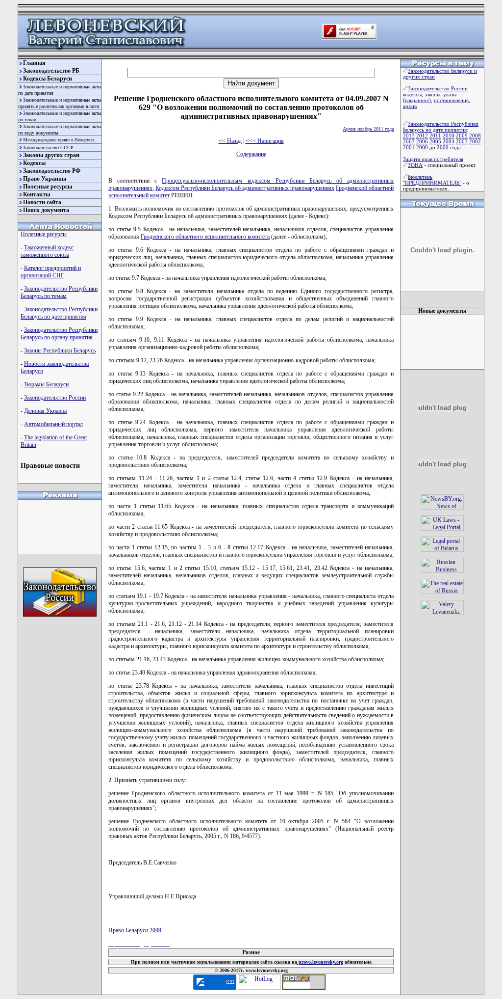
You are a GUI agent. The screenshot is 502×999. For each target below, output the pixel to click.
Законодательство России (55, 397)
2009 (462, 135)
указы (449, 94)
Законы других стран (51, 155)
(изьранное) (417, 100)
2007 (409, 141)
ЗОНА (415, 165)
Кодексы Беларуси (47, 78)
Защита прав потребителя (433, 159)
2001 (409, 147)
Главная (34, 62)
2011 (435, 135)
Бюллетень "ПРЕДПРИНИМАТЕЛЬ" (432, 180)
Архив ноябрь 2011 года (368, 129)
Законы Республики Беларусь (60, 350)
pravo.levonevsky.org (320, 962)
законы (432, 94)
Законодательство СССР (48, 147)
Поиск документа (46, 210)
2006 (422, 141)
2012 (422, 135)
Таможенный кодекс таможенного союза (47, 251)
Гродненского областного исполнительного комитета (205, 236)
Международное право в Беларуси (58, 139)
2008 (475, 135)
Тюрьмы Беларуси (46, 384)
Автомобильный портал (53, 424)
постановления (451, 100)
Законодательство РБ (51, 70)
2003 (462, 141)
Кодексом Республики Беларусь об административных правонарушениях (244, 188)
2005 (435, 141)
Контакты (36, 194)
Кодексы (34, 163)
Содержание (251, 154)
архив (410, 106)
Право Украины (44, 178)
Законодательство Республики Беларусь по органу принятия (59, 333)
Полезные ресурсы (47, 186)
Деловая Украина (45, 410)
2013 (409, 135)
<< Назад (230, 140)
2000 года (449, 147)
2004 (448, 141)
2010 (448, 135)
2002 (475, 141)
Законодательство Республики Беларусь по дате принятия (59, 313)
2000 (422, 147)
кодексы (412, 94)
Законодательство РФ (51, 170)
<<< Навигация (265, 140)
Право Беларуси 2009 (134, 930)
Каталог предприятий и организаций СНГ (51, 272)
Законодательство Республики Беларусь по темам (59, 292)
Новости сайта (42, 202)
